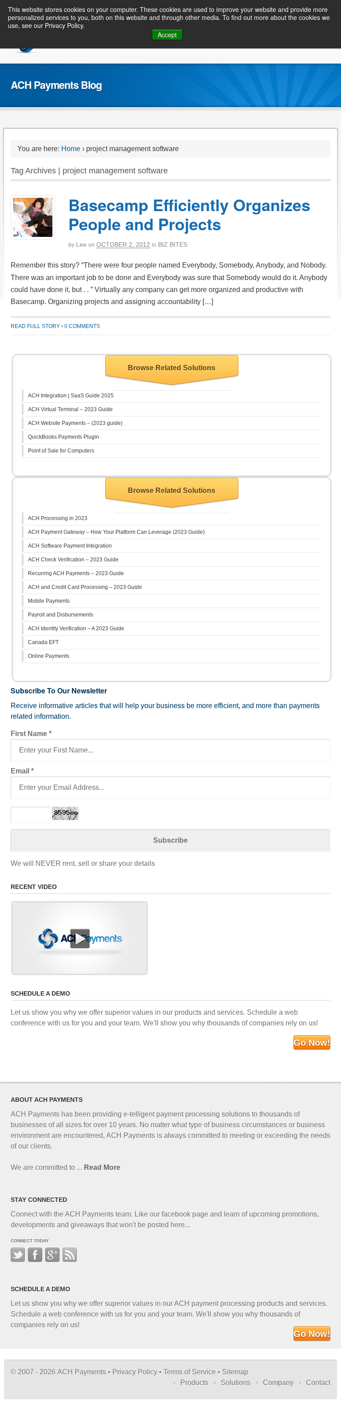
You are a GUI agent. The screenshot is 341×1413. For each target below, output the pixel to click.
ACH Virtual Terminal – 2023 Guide (70, 409)
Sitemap (235, 1372)
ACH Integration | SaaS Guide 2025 (71, 395)
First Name (31, 733)
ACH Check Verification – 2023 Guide (73, 559)
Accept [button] (167, 34)
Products (194, 1382)
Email (22, 771)
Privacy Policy (134, 1372)
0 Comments (82, 326)
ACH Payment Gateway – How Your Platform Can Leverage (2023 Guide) (116, 532)
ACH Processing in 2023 (57, 518)
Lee (81, 244)
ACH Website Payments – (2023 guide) (75, 423)
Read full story (35, 326)
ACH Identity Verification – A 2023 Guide (76, 628)
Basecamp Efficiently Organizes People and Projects (189, 214)
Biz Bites (172, 244)
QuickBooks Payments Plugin (63, 437)
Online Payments (48, 656)
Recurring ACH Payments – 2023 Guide (76, 573)
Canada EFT (43, 642)
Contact (318, 1382)
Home (70, 148)
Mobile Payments (49, 601)
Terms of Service (189, 1372)
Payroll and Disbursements (60, 615)
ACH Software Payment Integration (70, 546)
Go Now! (311, 1043)
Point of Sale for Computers (61, 451)
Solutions (235, 1382)
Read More (102, 1167)
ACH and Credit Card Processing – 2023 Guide (85, 587)
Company (278, 1382)
